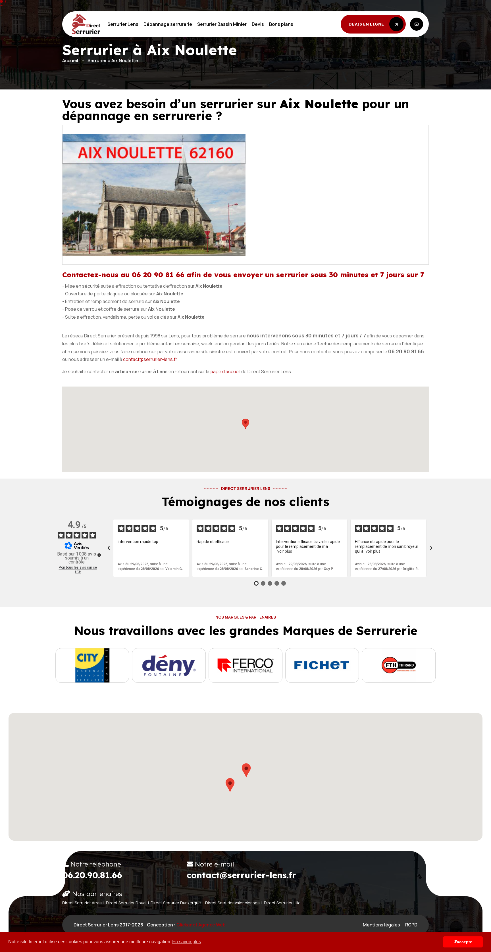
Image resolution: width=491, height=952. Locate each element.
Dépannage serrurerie (167, 24)
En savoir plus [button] (186, 941)
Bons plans (281, 24)
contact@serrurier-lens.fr (150, 359)
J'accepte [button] (463, 942)
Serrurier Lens (122, 24)
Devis (258, 24)
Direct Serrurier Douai (126, 902)
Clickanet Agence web (201, 925)
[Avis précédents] (109, 548)
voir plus (284, 551)
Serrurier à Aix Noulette (113, 60)
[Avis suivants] (431, 548)
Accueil (70, 60)
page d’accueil (225, 371)
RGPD (411, 925)
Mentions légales (381, 925)
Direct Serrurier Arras (82, 902)
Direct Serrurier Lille (282, 902)
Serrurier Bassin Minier (222, 24)
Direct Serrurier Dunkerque (176, 902)
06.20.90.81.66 (92, 875)
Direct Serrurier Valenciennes (232, 902)
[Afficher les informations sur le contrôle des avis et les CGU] (99, 555)
